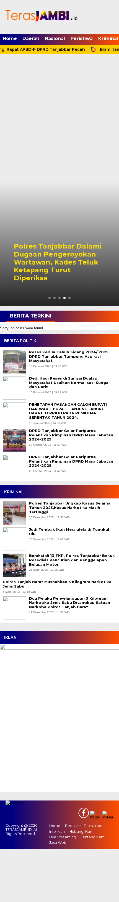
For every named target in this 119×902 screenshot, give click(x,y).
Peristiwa (82, 38)
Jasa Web (57, 842)
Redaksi (72, 826)
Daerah (30, 38)
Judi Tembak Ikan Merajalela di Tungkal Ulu (69, 531)
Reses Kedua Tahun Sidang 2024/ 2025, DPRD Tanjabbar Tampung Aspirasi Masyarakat (69, 356)
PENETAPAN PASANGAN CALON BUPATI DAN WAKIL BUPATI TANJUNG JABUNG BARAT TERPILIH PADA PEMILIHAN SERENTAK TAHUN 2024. (68, 411)
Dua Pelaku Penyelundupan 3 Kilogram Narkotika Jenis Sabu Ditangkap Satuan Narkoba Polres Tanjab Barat (69, 602)
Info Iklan (57, 831)
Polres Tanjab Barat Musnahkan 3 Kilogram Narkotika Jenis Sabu (57, 584)
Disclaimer (93, 826)
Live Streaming (62, 837)
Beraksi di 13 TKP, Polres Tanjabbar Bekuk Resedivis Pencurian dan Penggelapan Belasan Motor (72, 560)
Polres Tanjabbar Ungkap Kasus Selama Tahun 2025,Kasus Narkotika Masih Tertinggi (69, 507)
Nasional (55, 38)
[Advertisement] (59, 119)
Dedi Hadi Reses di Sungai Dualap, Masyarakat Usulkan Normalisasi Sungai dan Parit (69, 382)
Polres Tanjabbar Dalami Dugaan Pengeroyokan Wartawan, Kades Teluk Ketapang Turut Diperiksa (57, 262)
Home (10, 38)
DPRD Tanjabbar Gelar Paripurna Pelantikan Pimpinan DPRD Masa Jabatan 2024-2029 (71, 435)
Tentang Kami (93, 837)
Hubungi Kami (81, 831)
